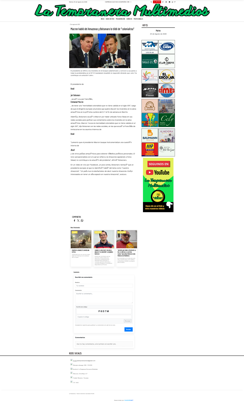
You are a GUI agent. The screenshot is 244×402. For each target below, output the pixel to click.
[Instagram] (166, 2)
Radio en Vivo (110, 19)
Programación (120, 19)
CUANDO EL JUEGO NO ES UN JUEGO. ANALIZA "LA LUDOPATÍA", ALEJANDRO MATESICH (104, 252)
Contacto (129, 19)
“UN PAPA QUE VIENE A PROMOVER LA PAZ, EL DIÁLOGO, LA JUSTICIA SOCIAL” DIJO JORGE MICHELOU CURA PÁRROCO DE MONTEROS (127, 253)
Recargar (128, 321)
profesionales (138, 19)
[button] (151, 2)
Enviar (128, 329)
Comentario (78, 290)
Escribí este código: (81, 307)
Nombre (77, 282)
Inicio (102, 19)
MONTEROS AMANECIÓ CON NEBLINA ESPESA (80, 251)
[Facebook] (162, 2)
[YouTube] (169, 2)
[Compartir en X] (78, 220)
